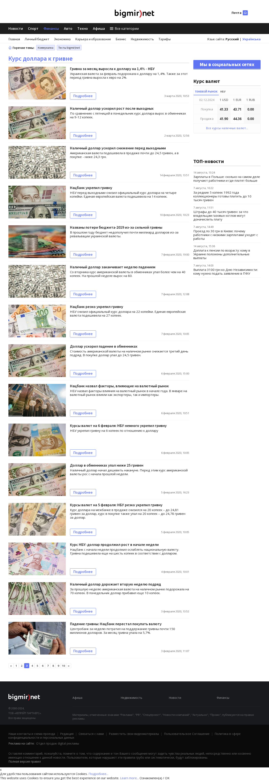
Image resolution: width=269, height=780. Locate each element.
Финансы (51, 28)
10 (63, 666)
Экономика (62, 39)
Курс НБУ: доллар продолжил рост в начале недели (114, 544)
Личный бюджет (37, 39)
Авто (68, 28)
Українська (251, 39)
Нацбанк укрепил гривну (91, 187)
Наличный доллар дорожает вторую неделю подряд (115, 584)
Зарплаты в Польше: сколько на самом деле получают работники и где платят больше (226, 179)
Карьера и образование (93, 39)
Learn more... (129, 778)
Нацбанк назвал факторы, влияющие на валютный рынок (119, 385)
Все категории (127, 28)
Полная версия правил (24, 761)
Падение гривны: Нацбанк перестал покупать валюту (116, 623)
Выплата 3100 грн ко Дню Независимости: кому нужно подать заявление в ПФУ (225, 271)
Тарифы (164, 39)
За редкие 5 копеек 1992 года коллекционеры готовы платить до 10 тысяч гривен (222, 196)
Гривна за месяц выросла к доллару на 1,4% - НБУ (112, 68)
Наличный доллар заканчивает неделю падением (112, 267)
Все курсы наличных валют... (227, 128)
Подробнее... (98, 774)
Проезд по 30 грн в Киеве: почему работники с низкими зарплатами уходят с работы (225, 235)
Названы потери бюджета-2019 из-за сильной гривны (116, 227)
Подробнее (83, 96)
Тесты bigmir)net (69, 48)
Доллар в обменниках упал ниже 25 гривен (106, 465)
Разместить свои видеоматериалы (134, 734)
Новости (15, 28)
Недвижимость (142, 39)
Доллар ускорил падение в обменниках (103, 346)
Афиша (99, 28)
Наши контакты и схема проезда (31, 734)
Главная (14, 39)
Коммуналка (45, 48)
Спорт (33, 28)
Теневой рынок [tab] (206, 91)
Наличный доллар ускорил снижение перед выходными (118, 148)
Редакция (67, 734)
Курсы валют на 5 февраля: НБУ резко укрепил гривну (116, 504)
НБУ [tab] (222, 91)
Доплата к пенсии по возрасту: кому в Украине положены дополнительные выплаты (221, 254)
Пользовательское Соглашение (187, 734)
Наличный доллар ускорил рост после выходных (112, 108)
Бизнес (121, 39)
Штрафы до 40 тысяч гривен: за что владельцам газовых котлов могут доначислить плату (220, 215)
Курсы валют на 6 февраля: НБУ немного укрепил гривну (118, 425)
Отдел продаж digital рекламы (57, 743)
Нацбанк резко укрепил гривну (96, 306)
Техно (82, 28)
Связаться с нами (91, 734)
